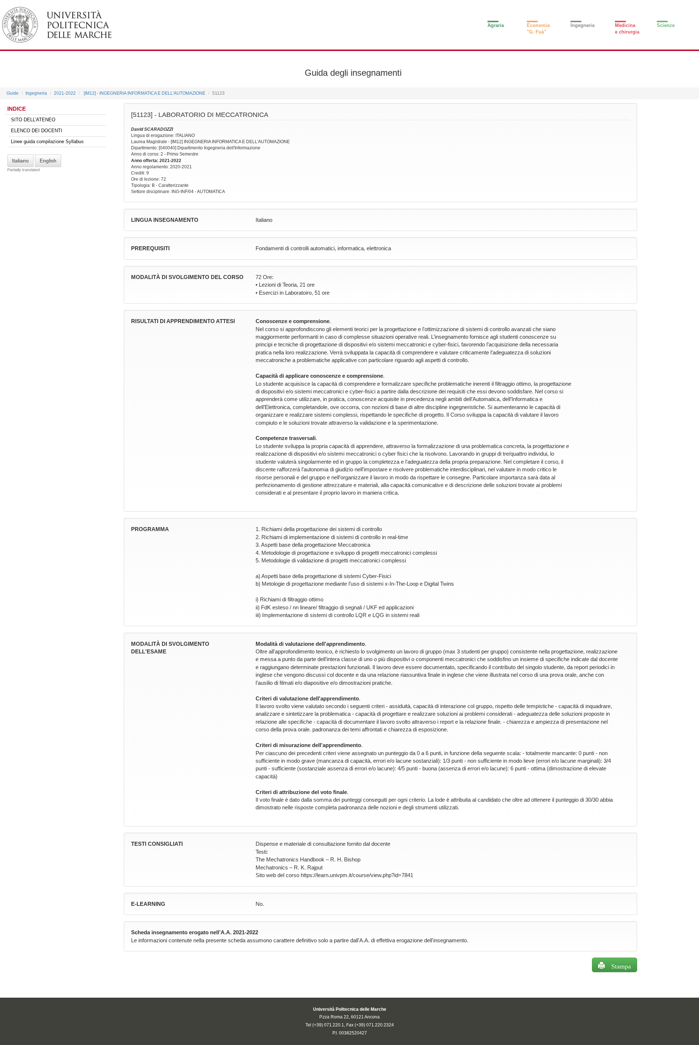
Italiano (20, 161)
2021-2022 (65, 93)
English (48, 161)
